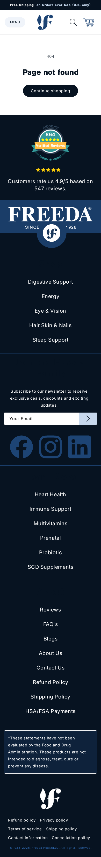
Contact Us (51, 668)
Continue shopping (50, 90)
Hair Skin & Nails (50, 325)
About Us (50, 653)
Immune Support (50, 509)
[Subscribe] (88, 419)
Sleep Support (51, 340)
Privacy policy (54, 820)
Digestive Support (50, 282)
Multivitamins (51, 523)
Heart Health (50, 494)
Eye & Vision (50, 311)
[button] (15, 22)
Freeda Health (42, 847)
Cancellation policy (71, 837)
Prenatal (50, 538)
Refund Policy (50, 682)
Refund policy (22, 820)
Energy (51, 296)
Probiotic (50, 552)
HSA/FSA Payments (50, 711)
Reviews (50, 610)
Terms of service (25, 828)
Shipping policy (61, 828)
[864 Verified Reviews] (50, 163)
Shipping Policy (50, 697)
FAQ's (50, 624)
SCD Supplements (51, 567)
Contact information (28, 837)
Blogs (51, 639)
